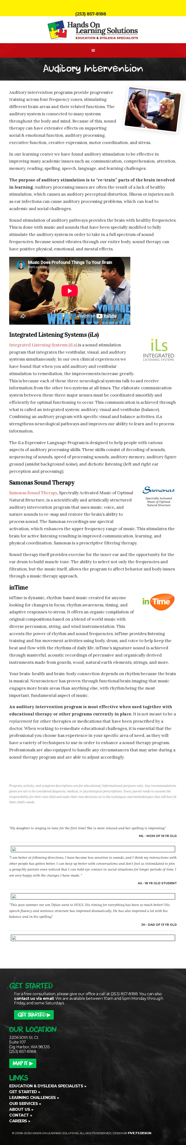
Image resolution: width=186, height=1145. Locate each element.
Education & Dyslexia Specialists (46, 1086)
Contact (19, 1115)
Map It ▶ (23, 1064)
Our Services (23, 1103)
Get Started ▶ (34, 1015)
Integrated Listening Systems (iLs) (43, 345)
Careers (18, 1121)
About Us (19, 1109)
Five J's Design (139, 1133)
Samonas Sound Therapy (33, 492)
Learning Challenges (32, 1097)
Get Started (23, 1092)
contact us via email (34, 998)
